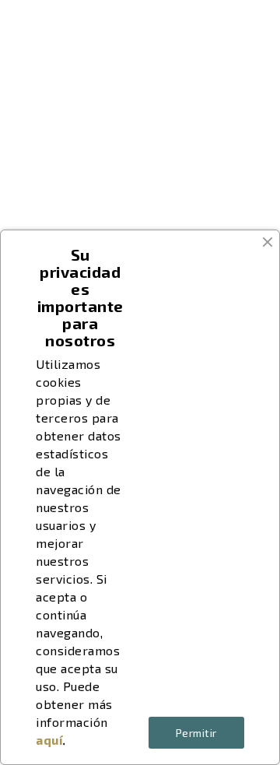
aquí (49, 739)
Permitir (196, 732)
